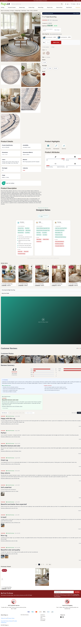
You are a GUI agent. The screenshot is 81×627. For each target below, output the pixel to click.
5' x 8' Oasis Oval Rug (72, 283)
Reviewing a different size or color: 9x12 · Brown (9, 423)
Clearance (78, 7)
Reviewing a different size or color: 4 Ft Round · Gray (10, 522)
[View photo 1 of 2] (2, 556)
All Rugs (2, 7)
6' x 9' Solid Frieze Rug (23, 283)
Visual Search (69, 7)
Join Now (77, 592)
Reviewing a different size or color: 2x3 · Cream (9, 491)
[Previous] (2, 276)
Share (53, 47)
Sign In (68, 4)
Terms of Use (4, 618)
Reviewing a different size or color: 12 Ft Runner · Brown (12, 406)
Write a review (55, 20)
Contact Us (42, 614)
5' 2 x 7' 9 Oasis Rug (39, 283)
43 (46, 564)
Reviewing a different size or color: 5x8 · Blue (9, 553)
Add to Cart (56, 42)
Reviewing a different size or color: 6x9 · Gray (9, 508)
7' (43, 74)
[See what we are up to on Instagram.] (63, 617)
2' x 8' (44, 62)
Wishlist (73, 4)
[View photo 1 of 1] (2, 494)
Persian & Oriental (11, 7)
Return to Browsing (5, 10)
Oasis (28, 10)
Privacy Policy (76, 594)
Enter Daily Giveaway (25, 614)
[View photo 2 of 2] (6, 556)
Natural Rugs (40, 7)
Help (74, 0)
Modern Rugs (22, 7)
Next (50, 564)
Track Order (78, 0)
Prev (36, 564)
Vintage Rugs (17, 10)
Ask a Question (46, 47)
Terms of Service (57, 596)
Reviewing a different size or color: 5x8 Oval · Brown (10, 436)
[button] (38, 14)
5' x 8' (50, 68)
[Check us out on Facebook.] (61, 617)
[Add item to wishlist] (15, 266)
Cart (79, 4)
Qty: (44, 42)
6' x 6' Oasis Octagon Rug (7, 283)
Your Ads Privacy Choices (7, 620)
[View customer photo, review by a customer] (5, 359)
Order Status (42, 616)
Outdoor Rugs (31, 7)
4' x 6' (44, 68)
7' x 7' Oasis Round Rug (6, 587)
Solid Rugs (23, 10)
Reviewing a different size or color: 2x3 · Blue (9, 540)
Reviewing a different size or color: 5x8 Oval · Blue (10, 478)
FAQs (41, 617)
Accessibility (42, 620)
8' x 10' (55, 68)
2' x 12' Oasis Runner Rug (57, 283)
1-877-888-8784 (5, 0)
